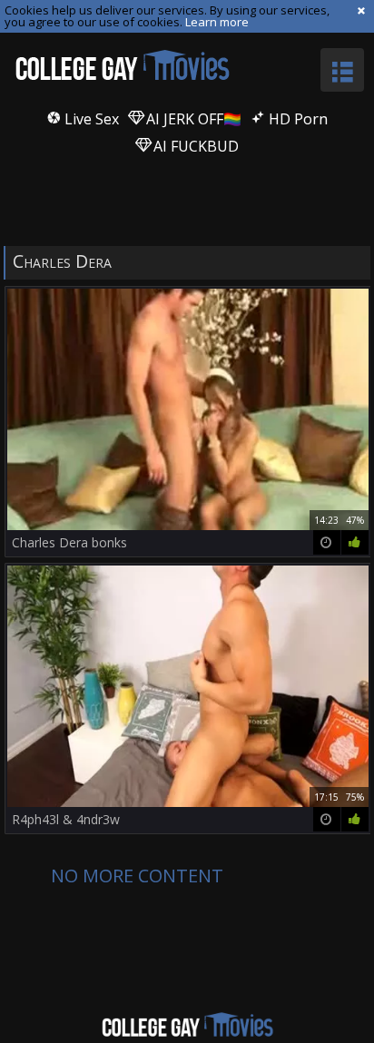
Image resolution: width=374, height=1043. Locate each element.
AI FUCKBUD (194, 146)
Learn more (217, 22)
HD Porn (296, 119)
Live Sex (90, 119)
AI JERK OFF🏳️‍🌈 (192, 119)
